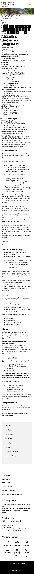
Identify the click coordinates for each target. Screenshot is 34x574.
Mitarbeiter (4, 5)
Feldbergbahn (5, 60)
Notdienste (7, 545)
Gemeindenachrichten (7, 133)
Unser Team (11, 70)
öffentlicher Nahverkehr (11, 110)
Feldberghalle (5, 64)
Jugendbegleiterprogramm (15, 74)
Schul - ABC (14, 83)
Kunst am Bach (8, 103)
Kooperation (11, 85)
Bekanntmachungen (7, 120)
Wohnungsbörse (6, 51)
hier (4, 512)
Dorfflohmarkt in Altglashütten (10, 137)
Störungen (7, 552)
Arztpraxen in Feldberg (11, 91)
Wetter (27, 545)
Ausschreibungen (6, 132)
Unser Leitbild (15, 82)
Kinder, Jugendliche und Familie (10, 66)
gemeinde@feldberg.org (14, 494)
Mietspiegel (4, 49)
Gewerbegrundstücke (7, 28)
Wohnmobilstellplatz (7, 35)
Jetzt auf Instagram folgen (26, 554)
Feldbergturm (5, 62)
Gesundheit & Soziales (7, 89)
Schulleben (10, 76)
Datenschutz (21, 568)
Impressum (13, 568)
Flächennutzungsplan (7, 47)
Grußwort (4, 3)
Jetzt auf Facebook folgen (17, 554)
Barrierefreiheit (16, 570)
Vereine (3, 99)
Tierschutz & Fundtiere (8, 107)
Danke (3, 116)
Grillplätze (4, 114)
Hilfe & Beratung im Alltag (12, 95)
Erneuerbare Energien (10, 112)
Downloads (17, 545)
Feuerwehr (4, 97)
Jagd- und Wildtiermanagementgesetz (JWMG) (15, 361)
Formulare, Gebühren (7, 14)
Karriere (3, 130)
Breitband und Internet (8, 59)
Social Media (8, 128)
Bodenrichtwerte (6, 45)
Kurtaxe (3, 32)
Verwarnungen (5, 34)
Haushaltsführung (6, 16)
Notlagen (7, 93)
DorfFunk (7, 126)
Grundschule (8, 68)
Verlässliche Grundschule (15, 72)
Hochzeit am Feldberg (7, 30)
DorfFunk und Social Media (9, 124)
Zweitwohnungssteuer (7, 37)
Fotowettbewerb (6, 135)
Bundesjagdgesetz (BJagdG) (10, 381)
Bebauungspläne (6, 43)
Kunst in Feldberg (6, 101)
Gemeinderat (5, 7)
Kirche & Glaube (6, 105)
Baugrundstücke (6, 41)
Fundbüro (4, 24)
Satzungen (4, 12)
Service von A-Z (5, 9)
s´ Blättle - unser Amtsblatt (9, 122)
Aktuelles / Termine (13, 78)
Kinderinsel (7, 87)
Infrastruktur (5, 108)
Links (2, 18)
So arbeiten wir (11, 80)
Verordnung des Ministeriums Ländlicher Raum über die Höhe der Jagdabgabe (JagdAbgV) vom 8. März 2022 (17, 396)
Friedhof (3, 22)
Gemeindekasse (6, 26)
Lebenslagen (5, 10)
